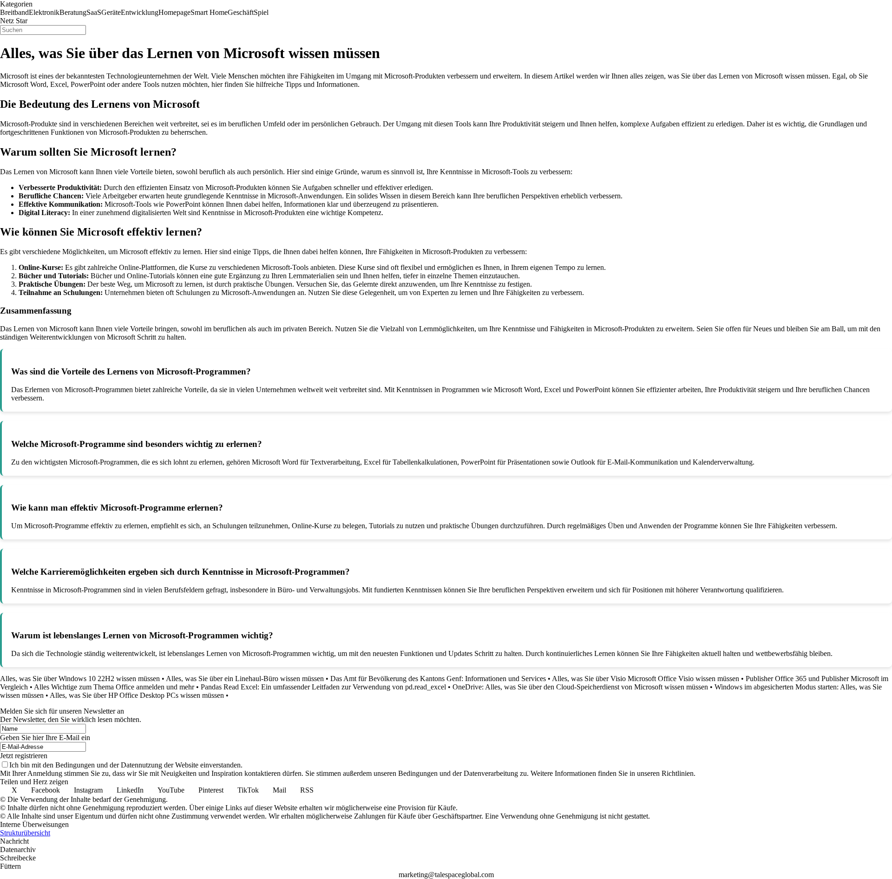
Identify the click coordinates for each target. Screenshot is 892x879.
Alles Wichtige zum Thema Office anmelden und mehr (114, 687)
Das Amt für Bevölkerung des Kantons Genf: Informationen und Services (438, 678)
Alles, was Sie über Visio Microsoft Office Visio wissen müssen (645, 678)
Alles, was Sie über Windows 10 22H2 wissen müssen (80, 678)
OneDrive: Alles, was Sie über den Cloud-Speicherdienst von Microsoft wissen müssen (580, 687)
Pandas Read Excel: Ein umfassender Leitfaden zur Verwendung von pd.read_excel (323, 687)
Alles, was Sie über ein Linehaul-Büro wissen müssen (245, 678)
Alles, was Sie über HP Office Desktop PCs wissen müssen (137, 695)
